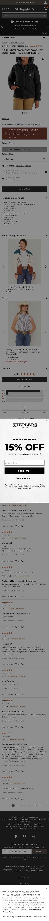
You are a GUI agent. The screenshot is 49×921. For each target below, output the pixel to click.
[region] (24, 903)
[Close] (46, 888)
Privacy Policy (8, 912)
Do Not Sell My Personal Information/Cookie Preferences (24, 916)
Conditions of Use (34, 909)
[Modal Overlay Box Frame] (24, 461)
